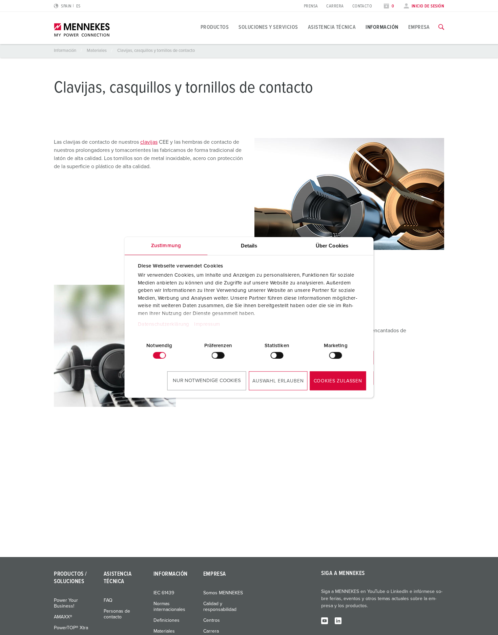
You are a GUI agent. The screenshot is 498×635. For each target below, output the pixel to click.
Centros (211, 620)
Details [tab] (249, 246)
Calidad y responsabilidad (219, 606)
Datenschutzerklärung (163, 324)
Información (382, 27)
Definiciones (166, 620)
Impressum (207, 324)
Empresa (419, 27)
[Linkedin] (338, 620)
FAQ (108, 600)
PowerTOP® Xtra (71, 628)
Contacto (362, 6)
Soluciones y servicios (268, 27)
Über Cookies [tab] (332, 246)
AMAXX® (63, 617)
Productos (215, 27)
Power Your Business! (66, 603)
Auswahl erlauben (278, 381)
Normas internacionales (169, 606)
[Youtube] (324, 620)
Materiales (97, 50)
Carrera (335, 6)
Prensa (311, 6)
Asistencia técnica (332, 27)
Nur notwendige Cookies (207, 380)
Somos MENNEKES (223, 593)
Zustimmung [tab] (166, 245)
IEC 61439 (163, 593)
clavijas (149, 142)
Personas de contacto (117, 614)
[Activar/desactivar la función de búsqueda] (441, 27)
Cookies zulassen (338, 381)
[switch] (218, 355)
